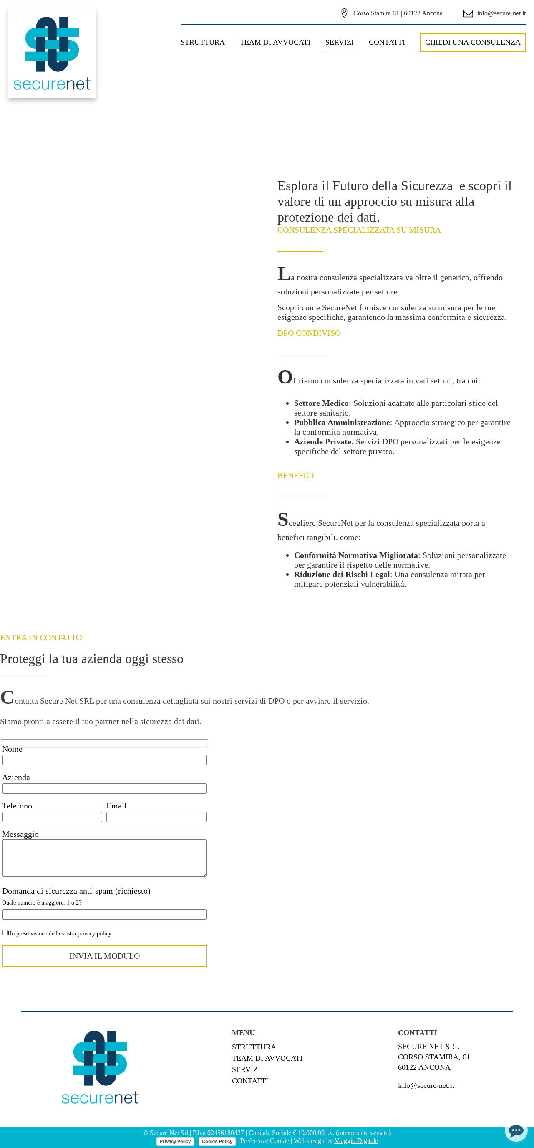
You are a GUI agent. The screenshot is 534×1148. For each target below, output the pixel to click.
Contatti (387, 42)
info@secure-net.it (426, 1085)
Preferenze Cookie (264, 1140)
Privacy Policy (175, 1141)
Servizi (339, 42)
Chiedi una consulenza (473, 42)
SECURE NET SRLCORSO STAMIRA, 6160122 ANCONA (434, 1057)
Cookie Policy (217, 1141)
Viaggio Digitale (356, 1140)
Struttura (203, 42)
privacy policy (94, 933)
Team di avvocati (275, 42)
